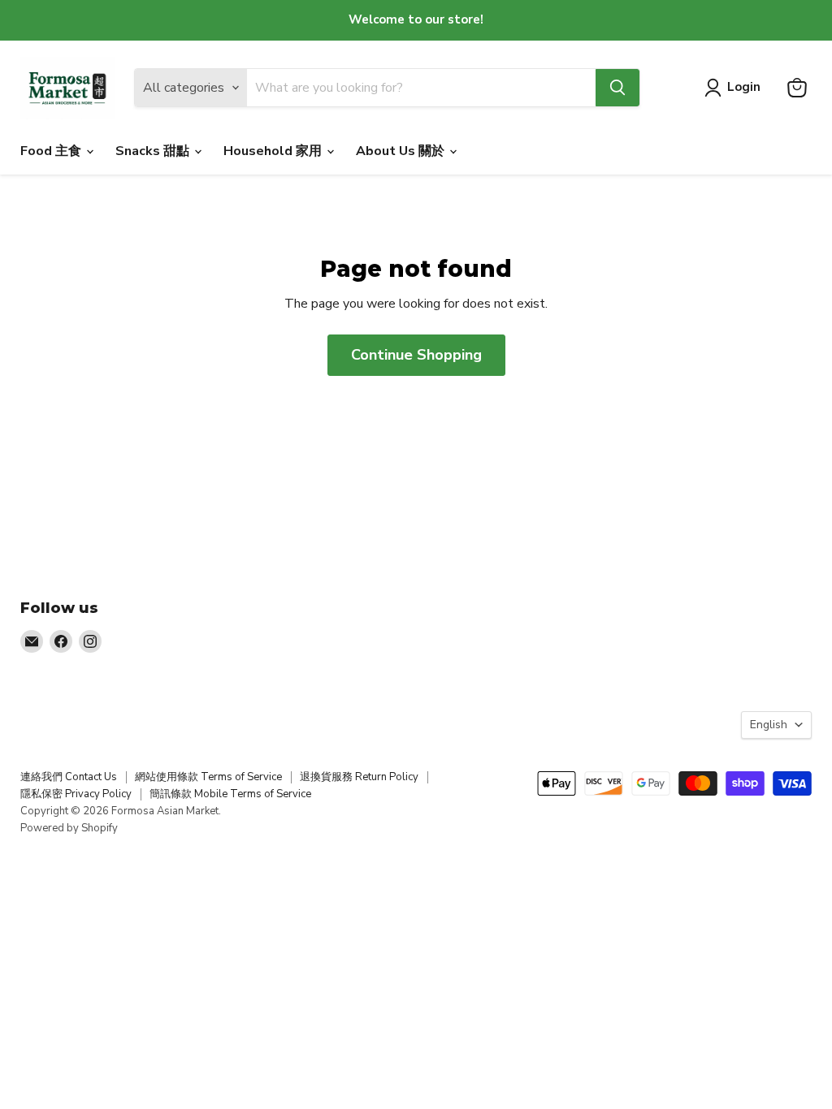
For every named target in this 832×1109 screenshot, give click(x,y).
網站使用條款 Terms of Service (208, 777)
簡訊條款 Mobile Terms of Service (230, 794)
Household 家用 (274, 151)
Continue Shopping (416, 355)
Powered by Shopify (69, 828)
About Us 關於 (402, 151)
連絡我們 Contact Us (68, 777)
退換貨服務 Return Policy (359, 777)
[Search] (617, 87)
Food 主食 (52, 151)
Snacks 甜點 (154, 151)
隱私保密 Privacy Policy (76, 794)
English (768, 724)
